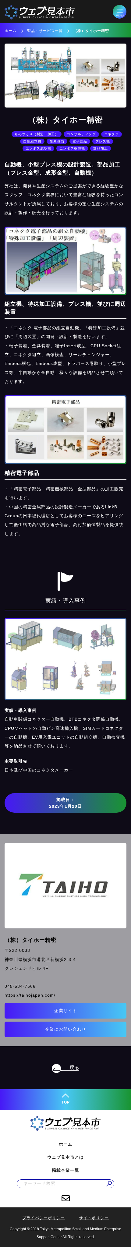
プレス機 (102, 141)
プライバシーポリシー (43, 1218)
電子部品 (80, 141)
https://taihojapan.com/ (30, 995)
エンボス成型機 (38, 148)
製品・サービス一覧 (45, 31)
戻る (74, 1067)
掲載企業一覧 (65, 1170)
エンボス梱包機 (72, 148)
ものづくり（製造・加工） (36, 134)
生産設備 (57, 141)
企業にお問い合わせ (65, 1029)
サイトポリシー (94, 1218)
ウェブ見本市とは (65, 1157)
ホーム (10, 31)
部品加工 (100, 148)
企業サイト (65, 1010)
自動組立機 (32, 141)
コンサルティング (81, 134)
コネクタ (111, 134)
